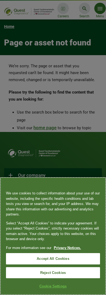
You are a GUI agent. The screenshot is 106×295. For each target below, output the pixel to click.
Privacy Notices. (67, 248)
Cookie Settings (53, 286)
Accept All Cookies (53, 259)
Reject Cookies (53, 273)
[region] (53, 236)
